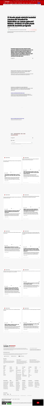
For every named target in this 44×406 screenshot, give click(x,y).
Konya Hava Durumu (30, 386)
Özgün (10, 380)
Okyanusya (4, 375)
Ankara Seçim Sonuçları (18, 375)
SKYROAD (21, 0)
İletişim (8, 394)
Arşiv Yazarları (36, 372)
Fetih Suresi (23, 386)
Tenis (29, 372)
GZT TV (13, 0)
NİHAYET (27, 0)
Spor (29, 368)
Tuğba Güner (8, 27)
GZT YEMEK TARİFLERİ (17, 0)
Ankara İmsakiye (18, 383)
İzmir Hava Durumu (30, 383)
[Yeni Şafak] (7, 1)
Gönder (32, 142)
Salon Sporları (30, 375)
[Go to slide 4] (12, 285)
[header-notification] (33, 1)
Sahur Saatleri (17, 390)
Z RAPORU (38, 0)
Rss (10, 394)
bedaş (22, 133)
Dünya (4, 368)
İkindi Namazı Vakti (5, 386)
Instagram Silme (11, 385)
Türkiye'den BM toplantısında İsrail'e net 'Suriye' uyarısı (37, 4)
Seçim (17, 368)
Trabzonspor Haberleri (37, 385)
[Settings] (32, 3)
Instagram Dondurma (12, 386)
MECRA (23, 0)
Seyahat (23, 374)
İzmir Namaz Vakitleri (5, 383)
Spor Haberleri (37, 380)
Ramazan (17, 380)
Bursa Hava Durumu (30, 384)
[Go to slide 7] (13, 285)
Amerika (4, 372)
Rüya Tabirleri (23, 389)
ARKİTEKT (35, 0)
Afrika (4, 373)
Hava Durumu (30, 380)
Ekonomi (11, 368)
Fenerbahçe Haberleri (37, 384)
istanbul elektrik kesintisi (17, 133)
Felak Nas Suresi (24, 385)
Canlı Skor (36, 386)
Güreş (29, 374)
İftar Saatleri (17, 389)
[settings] (35, 1)
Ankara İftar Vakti (18, 386)
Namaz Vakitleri (5, 380)
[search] (31, 1)
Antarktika (4, 374)
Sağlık (23, 372)
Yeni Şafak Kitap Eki (24, 375)
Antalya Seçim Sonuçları (18, 378)
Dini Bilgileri (23, 380)
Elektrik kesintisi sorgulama (14, 134)
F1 (28, 373)
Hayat (23, 368)
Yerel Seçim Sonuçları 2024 (18, 371)
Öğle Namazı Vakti (5, 385)
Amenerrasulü (23, 383)
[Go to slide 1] (11, 285)
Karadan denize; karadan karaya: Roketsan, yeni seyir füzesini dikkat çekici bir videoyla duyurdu (17, 4)
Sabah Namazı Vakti (5, 384)
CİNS (25, 0)
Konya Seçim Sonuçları (18, 379)
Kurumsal (4, 394)
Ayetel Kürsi (23, 384)
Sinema (23, 373)
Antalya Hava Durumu (30, 385)
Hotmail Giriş (11, 383)
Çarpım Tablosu (11, 384)
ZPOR (29, 0)
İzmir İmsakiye (17, 384)
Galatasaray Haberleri (37, 383)
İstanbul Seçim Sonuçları (18, 374)
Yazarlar (36, 368)
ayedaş (24, 133)
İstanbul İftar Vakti (18, 385)
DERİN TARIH (32, 0)
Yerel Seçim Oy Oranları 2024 (18, 373)
